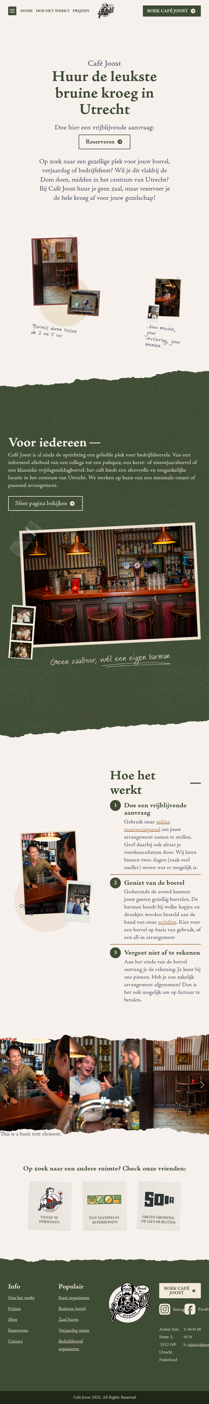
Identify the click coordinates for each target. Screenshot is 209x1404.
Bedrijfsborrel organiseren (71, 1345)
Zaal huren (69, 1319)
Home (26, 10)
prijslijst (167, 922)
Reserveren (18, 1330)
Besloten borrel (72, 1308)
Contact (15, 1341)
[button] (6, 1084)
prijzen (81, 10)
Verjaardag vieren (74, 1330)
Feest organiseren (74, 1297)
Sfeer (12, 1319)
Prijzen (14, 1308)
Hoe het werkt (53, 10)
